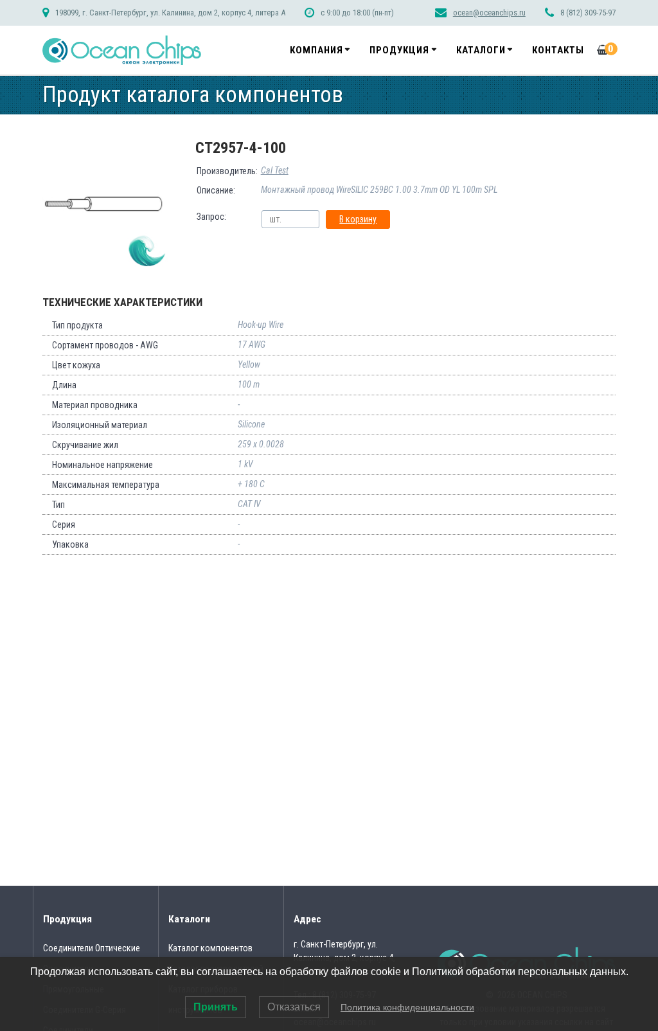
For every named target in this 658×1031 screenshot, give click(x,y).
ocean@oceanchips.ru (489, 12)
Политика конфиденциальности (407, 1007)
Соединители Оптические (91, 948)
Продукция (399, 50)
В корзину (358, 219)
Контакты (558, 50)
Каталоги (481, 50)
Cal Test (275, 170)
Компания (316, 50)
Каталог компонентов (210, 948)
